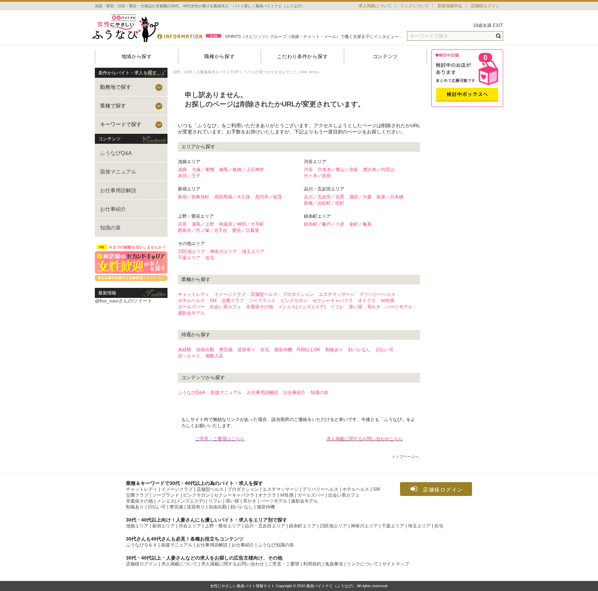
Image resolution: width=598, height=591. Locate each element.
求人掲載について (375, 5)
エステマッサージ (337, 294)
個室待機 (283, 349)
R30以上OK (308, 349)
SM (213, 300)
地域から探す (136, 56)
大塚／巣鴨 (203, 169)
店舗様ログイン (485, 5)
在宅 (209, 257)
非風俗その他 (259, 306)
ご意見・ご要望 (283, 564)
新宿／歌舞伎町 (193, 196)
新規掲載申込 (449, 5)
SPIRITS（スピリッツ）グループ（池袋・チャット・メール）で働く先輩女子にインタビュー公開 (314, 36)
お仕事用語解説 (118, 190)
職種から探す (219, 56)
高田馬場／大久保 (232, 196)
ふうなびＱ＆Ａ (141, 545)
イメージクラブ (230, 294)
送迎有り (246, 349)
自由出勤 (205, 349)
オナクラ (367, 300)
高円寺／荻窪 (268, 196)
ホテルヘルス (191, 300)
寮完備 (226, 349)
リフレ (337, 306)
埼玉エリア (253, 251)
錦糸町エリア (302, 526)
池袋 (182, 169)
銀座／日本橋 (390, 196)
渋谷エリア (190, 526)
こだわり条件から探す (302, 56)
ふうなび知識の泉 (276, 545)
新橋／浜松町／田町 (324, 203)
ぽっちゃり (189, 355)
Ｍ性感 (387, 300)
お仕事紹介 (113, 209)
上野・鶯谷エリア (223, 526)
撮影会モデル (191, 313)
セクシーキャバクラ (332, 300)
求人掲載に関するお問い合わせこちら (364, 438)
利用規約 (312, 564)
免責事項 (334, 564)
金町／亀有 (360, 224)
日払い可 (384, 349)
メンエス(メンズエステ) (302, 306)
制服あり (334, 349)
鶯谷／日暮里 (245, 230)
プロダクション (298, 294)
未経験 (184, 349)
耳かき (374, 306)
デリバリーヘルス (378, 294)
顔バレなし (359, 349)
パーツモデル (399, 306)
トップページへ (405, 456)
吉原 (182, 224)
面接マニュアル (118, 172)
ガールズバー (191, 306)
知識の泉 (110, 228)
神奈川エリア (223, 251)
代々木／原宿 (317, 175)
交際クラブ (232, 300)
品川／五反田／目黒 (324, 196)
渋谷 (308, 169)
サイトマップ (395, 564)
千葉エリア (189, 257)
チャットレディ (193, 294)
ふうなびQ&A (116, 153)
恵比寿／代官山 (379, 169)
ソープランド (262, 300)
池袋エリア (137, 526)
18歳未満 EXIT (488, 25)
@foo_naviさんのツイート (123, 300)
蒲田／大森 (360, 196)
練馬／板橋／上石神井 (241, 169)
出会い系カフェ (225, 306)
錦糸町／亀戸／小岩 (324, 224)
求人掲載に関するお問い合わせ (232, 564)
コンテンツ (385, 56)
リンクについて (414, 5)
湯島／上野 (203, 224)
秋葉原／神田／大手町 (241, 224)
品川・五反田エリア (265, 526)
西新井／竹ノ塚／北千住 (202, 230)
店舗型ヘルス (264, 294)
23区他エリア (191, 251)
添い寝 (355, 306)
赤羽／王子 (189, 175)
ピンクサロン (294, 300)
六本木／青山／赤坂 (338, 169)
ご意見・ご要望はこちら (220, 438)
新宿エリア (163, 526)
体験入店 (214, 355)
